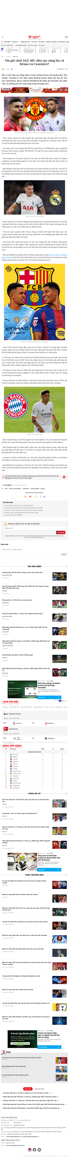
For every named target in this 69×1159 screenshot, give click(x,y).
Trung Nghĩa (7, 485)
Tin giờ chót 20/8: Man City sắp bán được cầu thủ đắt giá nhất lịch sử (25, 1003)
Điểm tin (15, 56)
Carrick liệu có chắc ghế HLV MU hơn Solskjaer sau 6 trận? (24, 508)
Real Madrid (35, 488)
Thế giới (8, 56)
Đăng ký (61, 532)
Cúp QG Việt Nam (14, 707)
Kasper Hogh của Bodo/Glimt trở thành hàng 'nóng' (22, 512)
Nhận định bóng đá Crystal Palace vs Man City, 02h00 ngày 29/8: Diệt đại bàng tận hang (34, 1104)
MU (6, 488)
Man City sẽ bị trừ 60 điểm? (14, 515)
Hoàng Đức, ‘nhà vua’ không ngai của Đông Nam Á (19, 813)
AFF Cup (34, 42)
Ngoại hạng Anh (7, 575)
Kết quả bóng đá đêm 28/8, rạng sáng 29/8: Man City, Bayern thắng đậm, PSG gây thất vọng (25, 587)
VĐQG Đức (5, 673)
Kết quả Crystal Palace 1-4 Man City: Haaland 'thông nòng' (22, 613)
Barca (43, 488)
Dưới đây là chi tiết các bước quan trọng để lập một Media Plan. (49, 1040)
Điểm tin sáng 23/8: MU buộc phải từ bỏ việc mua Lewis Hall (22, 949)
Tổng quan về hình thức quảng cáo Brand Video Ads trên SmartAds (49, 858)
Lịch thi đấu (10, 701)
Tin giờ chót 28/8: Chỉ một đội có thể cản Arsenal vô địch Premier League (24, 882)
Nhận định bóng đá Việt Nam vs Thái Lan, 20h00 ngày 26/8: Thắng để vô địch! (26, 842)
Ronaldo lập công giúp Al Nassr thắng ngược (17, 655)
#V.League (41, 45)
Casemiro (26, 488)
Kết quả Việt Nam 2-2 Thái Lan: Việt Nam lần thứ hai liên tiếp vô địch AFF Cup (25, 828)
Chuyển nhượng (51, 42)
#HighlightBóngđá (21, 45)
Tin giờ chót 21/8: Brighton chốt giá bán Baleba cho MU (21, 976)
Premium (15, 42)
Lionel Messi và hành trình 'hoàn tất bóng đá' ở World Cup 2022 (21, 1057)
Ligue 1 (65, 707)
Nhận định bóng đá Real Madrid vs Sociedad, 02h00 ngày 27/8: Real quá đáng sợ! (32, 1108)
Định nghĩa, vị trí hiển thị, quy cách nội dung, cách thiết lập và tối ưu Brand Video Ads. (48, 863)
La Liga (46, 707)
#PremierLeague (32, 45)
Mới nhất (7, 42)
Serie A (52, 707)
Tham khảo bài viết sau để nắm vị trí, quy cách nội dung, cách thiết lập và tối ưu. (49, 691)
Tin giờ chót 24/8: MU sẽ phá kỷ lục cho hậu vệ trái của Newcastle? (25, 922)
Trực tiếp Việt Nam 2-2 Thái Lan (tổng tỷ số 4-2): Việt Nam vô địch (27, 1093)
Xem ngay (42, 697)
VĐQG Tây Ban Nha (7, 645)
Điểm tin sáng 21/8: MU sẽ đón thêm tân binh (17, 989)
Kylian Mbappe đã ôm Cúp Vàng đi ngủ (14, 1066)
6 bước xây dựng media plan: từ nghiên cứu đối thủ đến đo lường (49, 1035)
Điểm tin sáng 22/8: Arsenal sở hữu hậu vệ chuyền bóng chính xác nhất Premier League (26, 963)
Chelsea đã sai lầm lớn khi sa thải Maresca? (19, 505)
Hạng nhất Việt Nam (26, 707)
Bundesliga (58, 707)
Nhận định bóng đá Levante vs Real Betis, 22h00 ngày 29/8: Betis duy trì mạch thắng (26, 642)
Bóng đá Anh (25, 42)
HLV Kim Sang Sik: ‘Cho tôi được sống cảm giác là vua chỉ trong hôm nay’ (25, 800)
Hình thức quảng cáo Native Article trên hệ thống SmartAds (49, 685)
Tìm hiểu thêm (43, 1047)
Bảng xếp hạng (12, 745)
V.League (5, 707)
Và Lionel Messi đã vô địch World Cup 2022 (15, 1075)
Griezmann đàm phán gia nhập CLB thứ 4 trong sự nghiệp (24, 510)
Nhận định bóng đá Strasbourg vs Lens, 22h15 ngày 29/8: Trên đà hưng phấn (24, 628)
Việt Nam (41, 42)
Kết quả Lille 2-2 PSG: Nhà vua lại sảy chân (17, 600)
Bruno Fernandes (15, 488)
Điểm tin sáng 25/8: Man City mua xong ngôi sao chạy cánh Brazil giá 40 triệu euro (26, 909)
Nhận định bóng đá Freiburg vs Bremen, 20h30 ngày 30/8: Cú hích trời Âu (26, 669)
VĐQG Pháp (5, 603)
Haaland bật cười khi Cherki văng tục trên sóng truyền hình (22, 572)
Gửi (64, 554)
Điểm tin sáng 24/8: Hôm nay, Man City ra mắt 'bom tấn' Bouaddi (24, 935)
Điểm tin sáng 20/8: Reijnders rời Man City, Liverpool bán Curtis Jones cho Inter (26, 1018)
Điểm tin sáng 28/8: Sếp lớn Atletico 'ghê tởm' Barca (20, 894)
